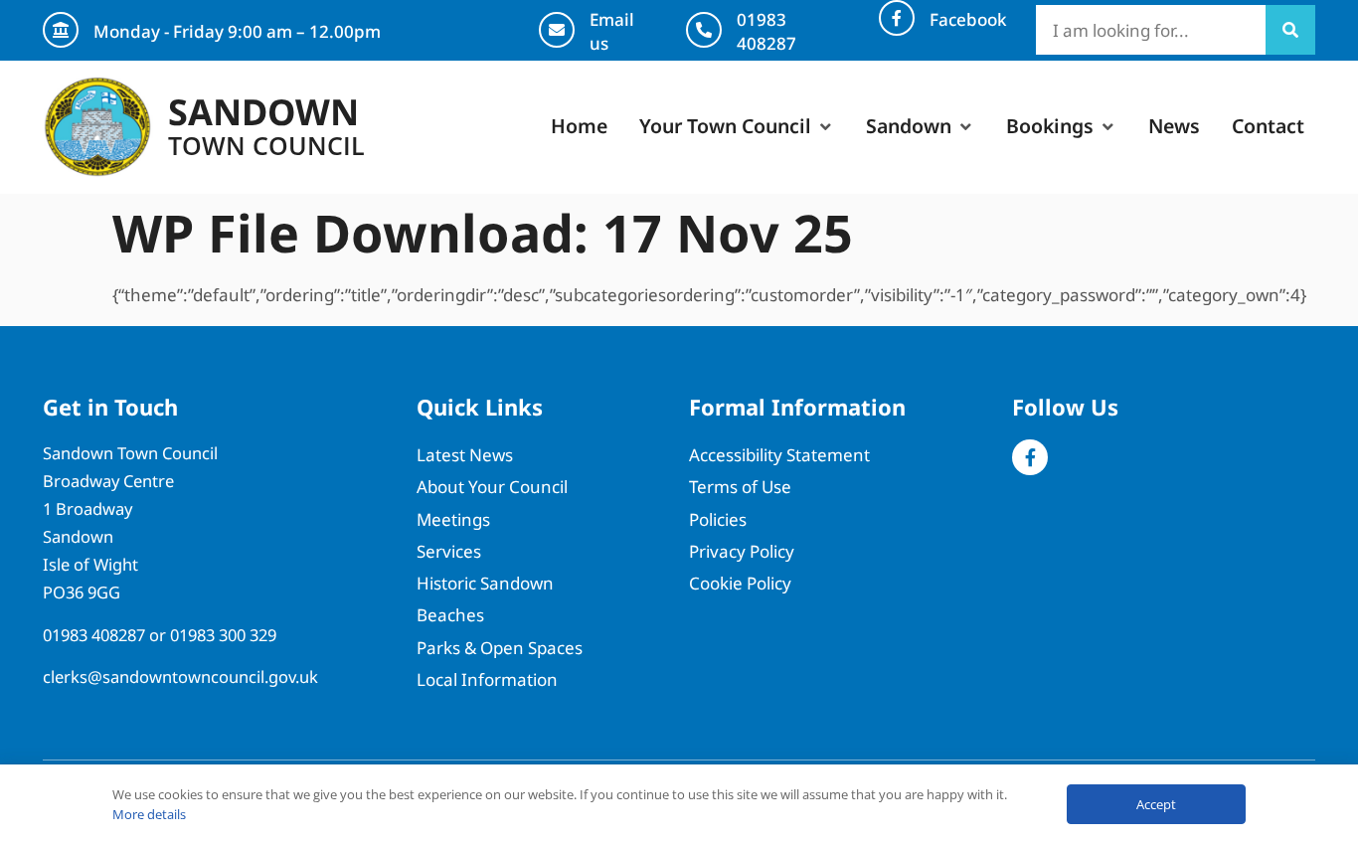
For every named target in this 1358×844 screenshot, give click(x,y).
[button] (736, 126)
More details (149, 814)
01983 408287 (766, 31)
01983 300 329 (223, 634)
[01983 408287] (704, 30)
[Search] (1290, 30)
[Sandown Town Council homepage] (98, 127)
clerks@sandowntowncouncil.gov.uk (180, 676)
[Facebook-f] (1030, 457)
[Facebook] (897, 18)
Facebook (968, 19)
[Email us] (557, 30)
